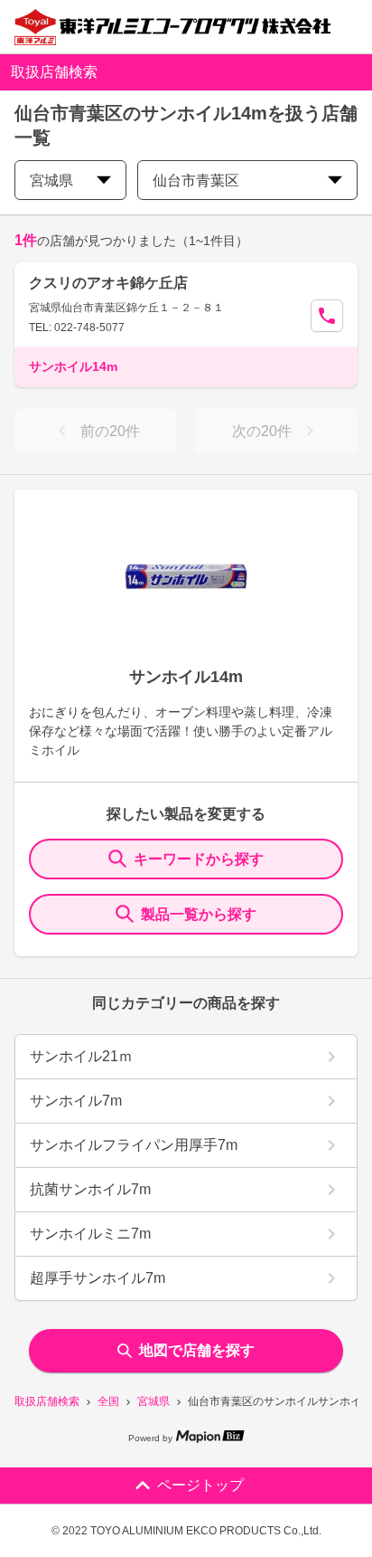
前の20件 (110, 431)
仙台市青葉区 (196, 180)
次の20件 (262, 431)
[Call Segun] (327, 315)
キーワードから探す (199, 859)
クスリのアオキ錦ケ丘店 (108, 282)
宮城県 (153, 1401)
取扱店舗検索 (46, 1401)
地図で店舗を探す (197, 1350)
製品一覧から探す (198, 914)
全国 (108, 1401)
